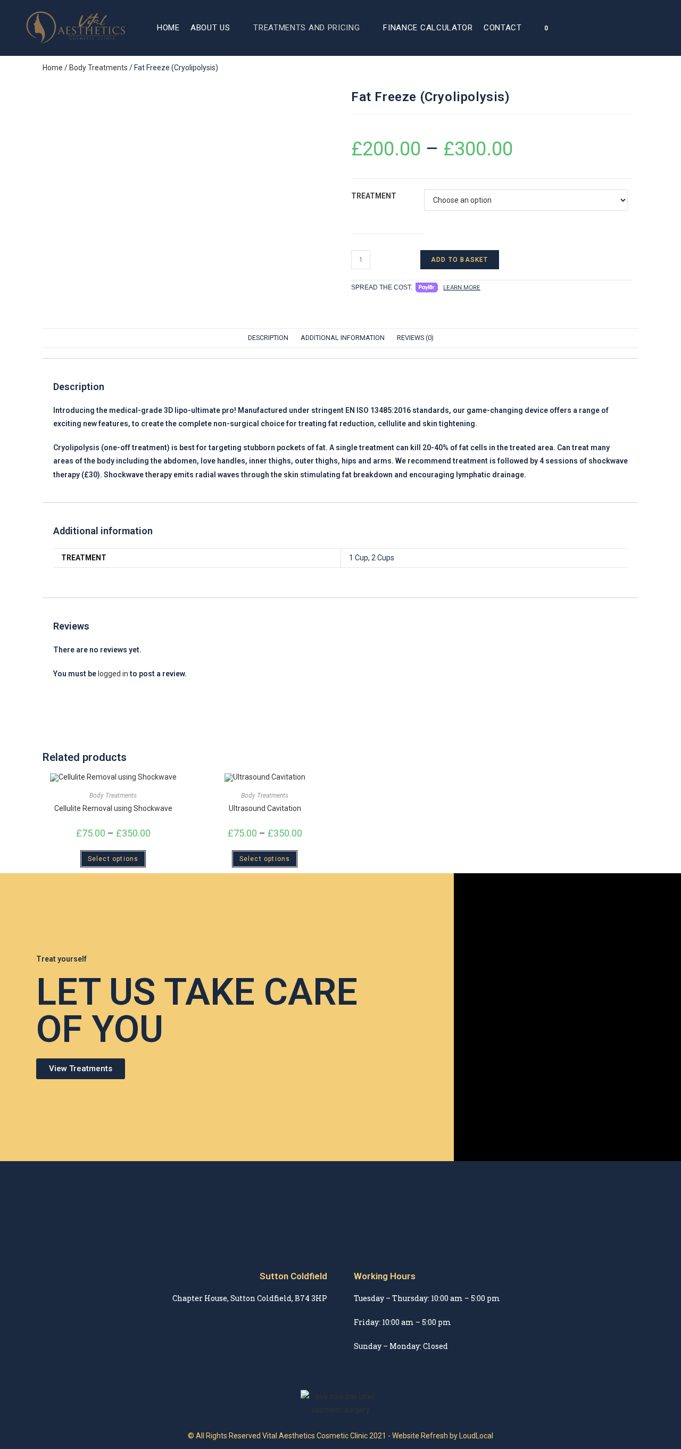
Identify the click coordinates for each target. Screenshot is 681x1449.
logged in (113, 673)
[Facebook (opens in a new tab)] (637, 27)
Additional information (343, 338)
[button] (80, 1068)
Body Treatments (98, 67)
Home (53, 67)
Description (268, 338)
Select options (113, 859)
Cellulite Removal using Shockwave (113, 808)
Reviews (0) (415, 338)
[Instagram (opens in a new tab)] (652, 27)
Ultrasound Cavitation (265, 808)
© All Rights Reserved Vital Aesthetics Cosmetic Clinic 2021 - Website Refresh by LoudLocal (340, 1435)
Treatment (373, 196)
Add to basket (459, 259)
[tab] (268, 338)
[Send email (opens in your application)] (667, 27)
